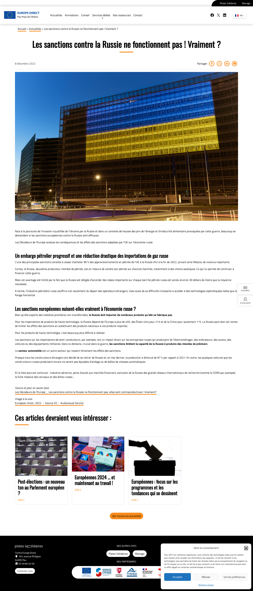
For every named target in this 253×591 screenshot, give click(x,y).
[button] (246, 548)
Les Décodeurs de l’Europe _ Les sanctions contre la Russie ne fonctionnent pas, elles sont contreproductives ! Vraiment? (85, 392)
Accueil (22, 29)
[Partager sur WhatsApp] (219, 63)
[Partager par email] (234, 63)
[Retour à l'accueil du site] (22, 15)
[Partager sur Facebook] (211, 63)
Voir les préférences (234, 577)
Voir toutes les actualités (126, 516)
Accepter (177, 577)
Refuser (206, 577)
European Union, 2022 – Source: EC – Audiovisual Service (49, 403)
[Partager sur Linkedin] (226, 63)
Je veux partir (245, 302)
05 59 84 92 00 (26, 563)
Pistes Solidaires (228, 3)
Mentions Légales (206, 585)
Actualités (35, 29)
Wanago (246, 3)
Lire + (21, 499)
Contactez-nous (25, 571)
